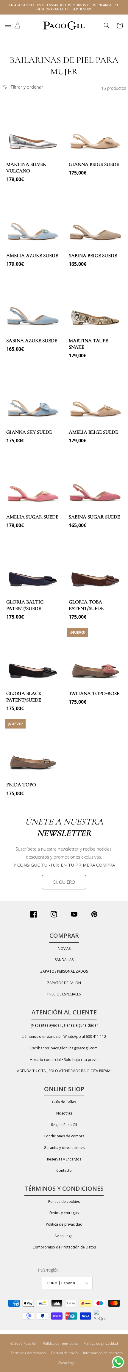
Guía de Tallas (64, 1101)
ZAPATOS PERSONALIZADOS (64, 971)
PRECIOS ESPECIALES (64, 994)
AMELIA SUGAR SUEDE (32, 517)
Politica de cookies (64, 1201)
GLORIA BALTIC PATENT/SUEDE (24, 605)
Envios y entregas (64, 1212)
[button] (8, 25)
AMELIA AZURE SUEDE (32, 255)
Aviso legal (66, 1362)
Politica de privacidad (64, 1224)
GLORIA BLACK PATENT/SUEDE (24, 696)
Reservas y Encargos (64, 1159)
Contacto (64, 1170)
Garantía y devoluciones (64, 1147)
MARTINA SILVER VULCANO (26, 167)
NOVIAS (64, 948)
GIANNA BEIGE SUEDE (94, 164)
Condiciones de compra (64, 1136)
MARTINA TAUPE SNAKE (88, 343)
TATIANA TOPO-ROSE (94, 693)
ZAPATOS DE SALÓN (64, 982)
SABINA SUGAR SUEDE (94, 517)
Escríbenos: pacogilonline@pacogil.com (64, 1048)
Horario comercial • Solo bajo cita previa (64, 1059)
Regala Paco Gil (64, 1124)
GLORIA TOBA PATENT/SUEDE (86, 605)
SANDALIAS (64, 959)
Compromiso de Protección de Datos (64, 1247)
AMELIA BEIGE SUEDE (93, 432)
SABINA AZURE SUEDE (31, 340)
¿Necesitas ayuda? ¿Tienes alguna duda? (64, 1025)
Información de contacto (103, 1352)
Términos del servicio (28, 1352)
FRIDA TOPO (21, 785)
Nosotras (64, 1113)
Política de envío (64, 1352)
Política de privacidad (101, 1343)
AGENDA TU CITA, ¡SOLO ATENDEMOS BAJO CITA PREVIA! (64, 1070)
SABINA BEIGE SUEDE (93, 255)
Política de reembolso (60, 1343)
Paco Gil (30, 1343)
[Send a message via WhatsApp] (118, 1362)
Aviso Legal (64, 1235)
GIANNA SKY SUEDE (29, 432)
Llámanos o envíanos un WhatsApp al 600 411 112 (64, 1036)
